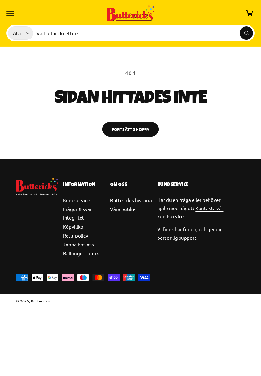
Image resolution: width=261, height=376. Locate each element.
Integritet (73, 218)
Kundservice (76, 200)
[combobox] (145, 33)
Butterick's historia (131, 200)
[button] (10, 13)
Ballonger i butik (81, 253)
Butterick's (40, 300)
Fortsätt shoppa (130, 129)
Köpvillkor (74, 226)
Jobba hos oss (78, 244)
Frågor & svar (77, 209)
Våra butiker (123, 209)
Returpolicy (75, 235)
